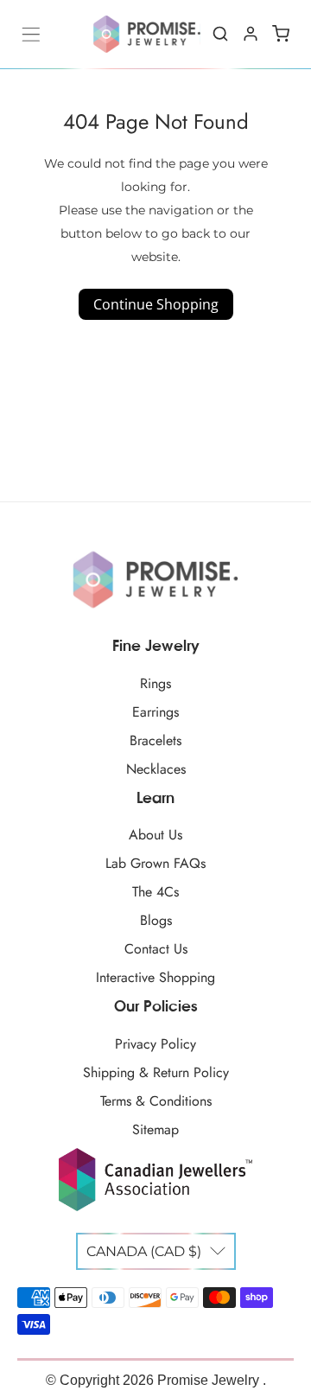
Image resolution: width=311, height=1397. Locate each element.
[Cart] (280, 33)
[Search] (220, 33)
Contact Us (155, 949)
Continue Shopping (156, 304)
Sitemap (155, 1129)
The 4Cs (155, 892)
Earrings (155, 712)
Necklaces (156, 769)
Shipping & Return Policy (156, 1072)
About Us (155, 835)
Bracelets (155, 740)
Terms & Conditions (156, 1101)
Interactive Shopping (155, 977)
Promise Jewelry (210, 1380)
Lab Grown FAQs (155, 863)
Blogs (156, 920)
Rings (155, 683)
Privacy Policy (155, 1044)
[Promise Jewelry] (146, 34)
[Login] (250, 33)
